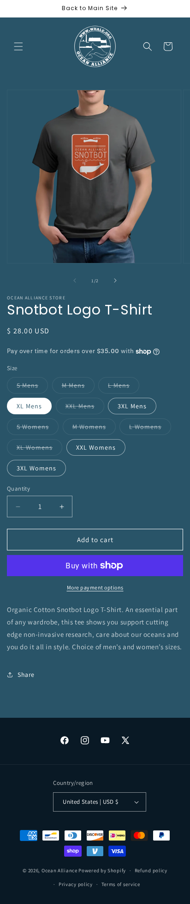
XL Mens (29, 406)
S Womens (38, 428)
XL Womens (39, 449)
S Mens (32, 387)
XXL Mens (84, 407)
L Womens (150, 428)
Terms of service (120, 884)
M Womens (94, 428)
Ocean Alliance (59, 870)
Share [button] (26, 674)
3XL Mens (132, 406)
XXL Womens (96, 447)
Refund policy (151, 870)
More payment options (95, 587)
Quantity (18, 488)
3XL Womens (36, 468)
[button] (18, 46)
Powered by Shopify (102, 870)
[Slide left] (75, 280)
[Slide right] (115, 280)
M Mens (78, 387)
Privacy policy (76, 884)
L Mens (123, 387)
